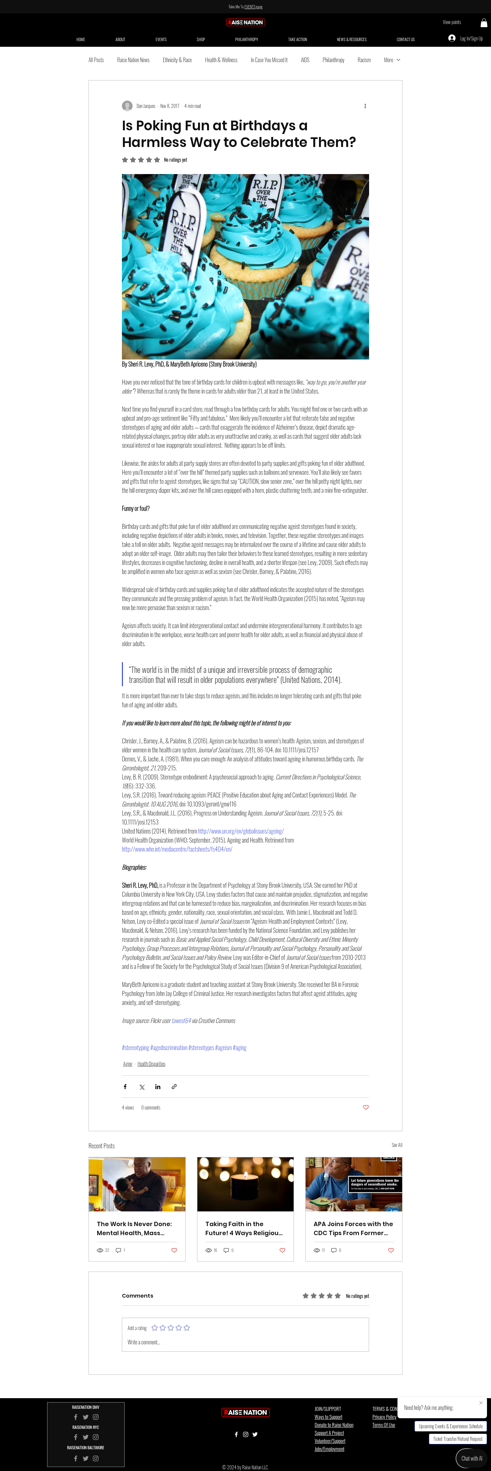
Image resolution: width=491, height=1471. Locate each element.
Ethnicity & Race (177, 60)
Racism (364, 60)
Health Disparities (151, 1063)
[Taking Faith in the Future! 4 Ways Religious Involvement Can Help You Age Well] (245, 1184)
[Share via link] (174, 1086)
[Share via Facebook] (125, 1086)
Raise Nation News (133, 60)
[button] (484, 22)
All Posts (96, 60)
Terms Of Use (383, 1424)
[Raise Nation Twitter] (86, 1417)
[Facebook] (75, 1437)
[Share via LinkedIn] (158, 1086)
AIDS (305, 60)
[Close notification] (481, 1403)
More (388, 60)
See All (397, 1144)
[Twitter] (86, 1437)
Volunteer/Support (330, 1440)
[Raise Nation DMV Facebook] (75, 1417)
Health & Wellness (221, 60)
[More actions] (365, 106)
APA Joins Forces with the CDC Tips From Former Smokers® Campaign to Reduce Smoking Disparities (353, 1228)
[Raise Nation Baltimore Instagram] (96, 1458)
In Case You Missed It (269, 60)
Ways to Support (328, 1416)
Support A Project (329, 1432)
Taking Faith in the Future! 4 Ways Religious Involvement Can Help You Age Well (243, 1228)
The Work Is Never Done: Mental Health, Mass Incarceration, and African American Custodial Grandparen (134, 1228)
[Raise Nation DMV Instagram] (96, 1417)
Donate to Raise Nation (334, 1424)
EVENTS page (253, 6)
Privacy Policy (384, 1416)
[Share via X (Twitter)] (141, 1086)
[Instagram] (96, 1437)
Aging (127, 1063)
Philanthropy (333, 60)
